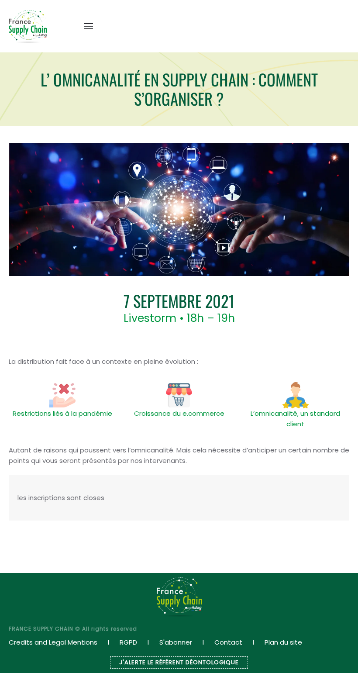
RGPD (128, 642)
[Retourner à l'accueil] (28, 26)
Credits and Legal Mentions (53, 642)
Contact (228, 642)
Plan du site (283, 642)
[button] (88, 26)
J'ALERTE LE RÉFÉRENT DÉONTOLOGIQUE (179, 662)
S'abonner (175, 642)
